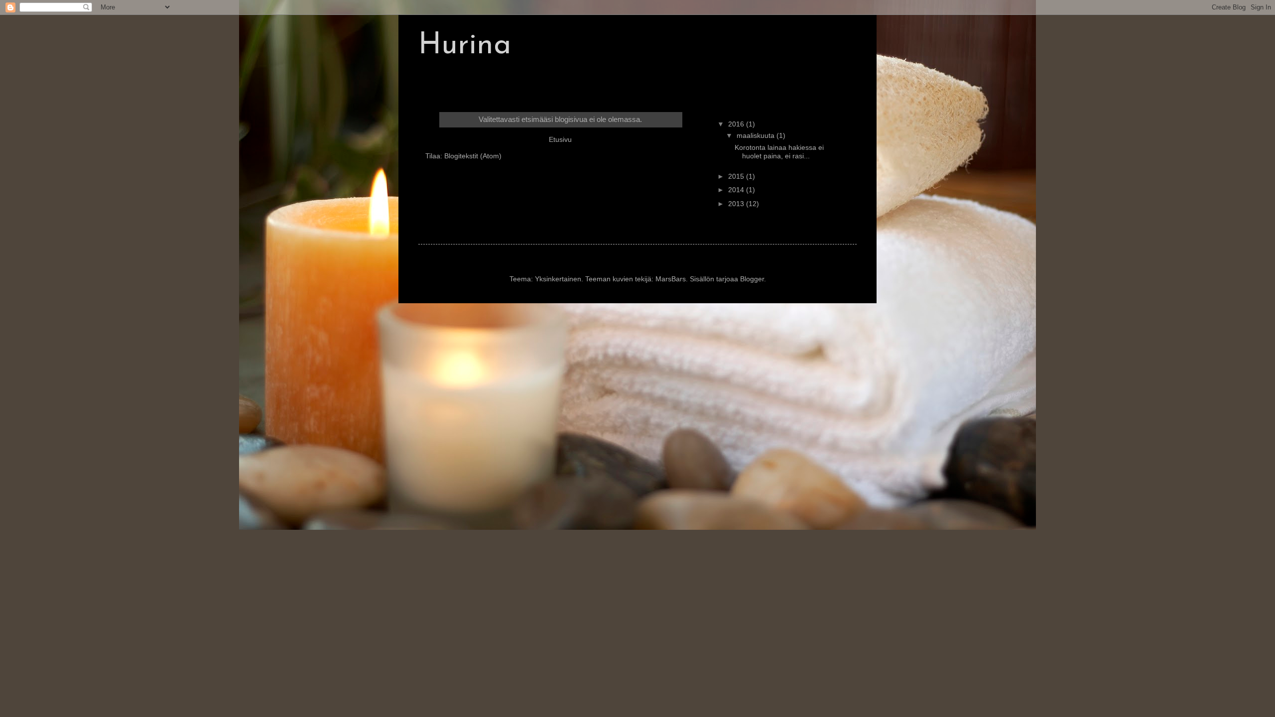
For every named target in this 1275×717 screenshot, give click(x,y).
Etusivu (560, 139)
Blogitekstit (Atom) (473, 156)
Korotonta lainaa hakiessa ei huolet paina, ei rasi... (779, 151)
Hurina (464, 46)
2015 (737, 176)
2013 (737, 204)
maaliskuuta (756, 135)
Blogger (752, 279)
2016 (737, 124)
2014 (737, 190)
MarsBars (670, 279)
